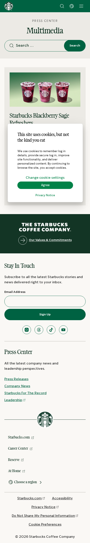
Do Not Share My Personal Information (43, 515)
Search (74, 45)
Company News (17, 386)
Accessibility (62, 498)
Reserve (13, 459)
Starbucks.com (19, 437)
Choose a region (25, 481)
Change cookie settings (45, 177)
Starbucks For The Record (25, 393)
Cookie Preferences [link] (45, 524)
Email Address (14, 292)
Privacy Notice (45, 195)
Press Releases (16, 379)
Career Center (18, 448)
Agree (45, 185)
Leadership (13, 400)
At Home (14, 470)
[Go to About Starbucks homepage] (8, 6)
